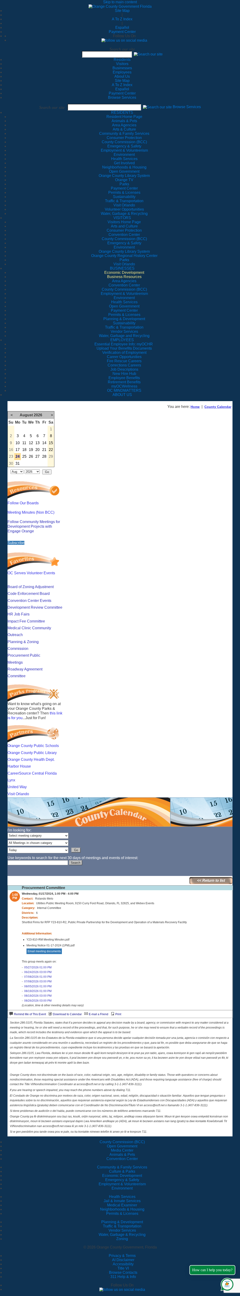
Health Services (122, 1197)
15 (51, 443)
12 (31, 443)
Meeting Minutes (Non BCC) (31, 512)
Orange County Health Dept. (31, 759)
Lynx (11, 780)
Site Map (122, 11)
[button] (148, 54)
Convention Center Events (29, 601)
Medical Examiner (122, 1205)
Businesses (122, 68)
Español (122, 27)
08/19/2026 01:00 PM (38, 991)
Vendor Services (122, 1230)
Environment (122, 1188)
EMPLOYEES (122, 340)
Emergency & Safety (122, 1180)
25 (24, 456)
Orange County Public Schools (33, 746)
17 (17, 450)
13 (37, 443)
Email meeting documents (44, 951)
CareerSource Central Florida (32, 773)
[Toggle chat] (226, 1283)
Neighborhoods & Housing (122, 1209)
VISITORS (122, 218)
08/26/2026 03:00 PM (38, 1000)
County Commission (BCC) (122, 1142)
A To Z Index (122, 19)
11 (24, 443)
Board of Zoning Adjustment (31, 587)
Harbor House (19, 766)
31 (17, 463)
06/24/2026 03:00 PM (38, 972)
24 (17, 456)
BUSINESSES (122, 268)
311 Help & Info (123, 1277)
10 (17, 443)
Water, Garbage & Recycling (122, 1235)
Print (118, 1014)
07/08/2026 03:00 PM (38, 981)
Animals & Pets (122, 1155)
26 (31, 456)
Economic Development (122, 1176)
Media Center (122, 1150)
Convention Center (122, 1159)
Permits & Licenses (122, 1213)
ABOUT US (122, 395)
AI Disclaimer (123, 1260)
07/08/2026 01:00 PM (38, 976)
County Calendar (217, 407)
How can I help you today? (212, 1270)
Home (195, 407)
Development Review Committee (35, 607)
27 (37, 456)
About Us (122, 76)
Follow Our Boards (23, 503)
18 (24, 450)
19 (31, 450)
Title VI (123, 1268)
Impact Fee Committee (26, 621)
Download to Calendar (67, 1014)
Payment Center (122, 32)
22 (51, 450)
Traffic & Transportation (122, 1226)
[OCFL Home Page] (120, 6)
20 (37, 450)
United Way (17, 787)
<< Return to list (211, 880)
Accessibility (123, 1264)
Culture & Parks (122, 1171)
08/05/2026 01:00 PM (38, 986)
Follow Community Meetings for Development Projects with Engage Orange (34, 526)
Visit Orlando (18, 794)
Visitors (122, 64)
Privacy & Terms (122, 1256)
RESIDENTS (122, 112)
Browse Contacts (123, 1272)
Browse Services (122, 97)
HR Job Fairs (19, 614)
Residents (122, 60)
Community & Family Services (124, 133)
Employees (122, 72)
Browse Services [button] (187, 107)
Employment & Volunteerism (122, 1184)
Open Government (122, 1146)
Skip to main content (120, 2)
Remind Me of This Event (30, 1014)
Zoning (122, 1239)
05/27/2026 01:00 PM (38, 967)
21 (44, 450)
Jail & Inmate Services (122, 1201)
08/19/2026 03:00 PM (38, 995)
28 (44, 456)
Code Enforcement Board (29, 594)
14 (44, 443)
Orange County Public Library (32, 753)
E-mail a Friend (98, 1014)
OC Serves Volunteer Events (31, 573)
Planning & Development (122, 1222)
